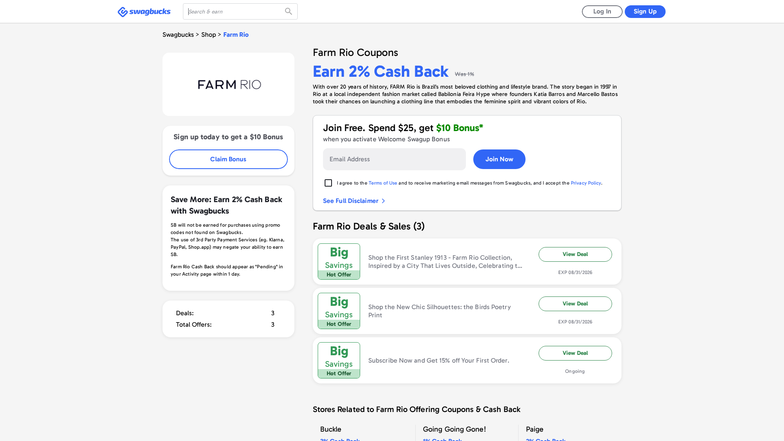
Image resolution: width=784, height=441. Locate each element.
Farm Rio (236, 34)
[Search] (289, 11)
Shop (208, 34)
